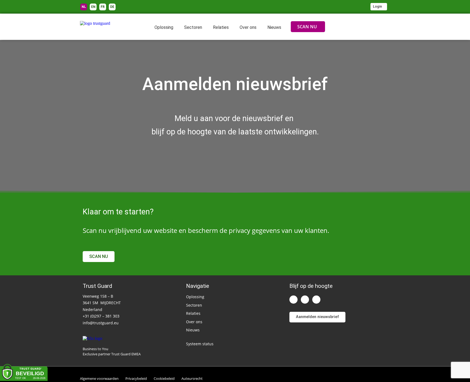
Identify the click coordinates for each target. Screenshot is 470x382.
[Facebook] (316, 299)
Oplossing (163, 27)
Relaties (221, 27)
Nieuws (274, 27)
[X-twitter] (305, 299)
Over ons (248, 27)
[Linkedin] (293, 299)
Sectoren (193, 27)
